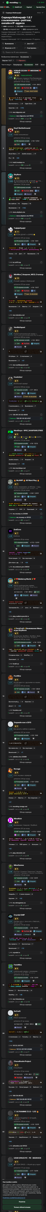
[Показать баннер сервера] (41, 99)
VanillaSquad (19, 327)
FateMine (18, 965)
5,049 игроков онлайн (23, 642)
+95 (22, 659)
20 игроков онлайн (22, 287)
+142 (24, 208)
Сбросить (22, 60)
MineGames (19, 865)
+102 (10, 1041)
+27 (23, 360)
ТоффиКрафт (20, 228)
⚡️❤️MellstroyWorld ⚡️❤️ (25, 579)
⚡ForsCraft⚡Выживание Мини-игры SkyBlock (28, 629)
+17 (10, 802)
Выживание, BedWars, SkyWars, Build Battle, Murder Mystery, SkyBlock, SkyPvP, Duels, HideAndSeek (27, 636)
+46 (10, 258)
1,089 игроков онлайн (23, 187)
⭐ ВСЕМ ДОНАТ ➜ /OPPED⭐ (24, 234)
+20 (26, 562)
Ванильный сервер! (21, 383)
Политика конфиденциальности (14, 1198)
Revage (17, 769)
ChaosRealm (18, 1068)
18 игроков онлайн (22, 782)
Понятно (22, 1202)
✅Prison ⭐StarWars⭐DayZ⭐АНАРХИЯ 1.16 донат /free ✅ (28, 437)
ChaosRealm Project (22, 1061)
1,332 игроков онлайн (23, 84)
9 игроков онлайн (22, 443)
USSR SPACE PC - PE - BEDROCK (27, 1158)
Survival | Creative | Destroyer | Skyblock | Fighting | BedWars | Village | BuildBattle (28, 872)
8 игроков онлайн (22, 928)
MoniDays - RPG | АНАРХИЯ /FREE (28, 431)
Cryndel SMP (19, 915)
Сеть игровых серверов (22, 775)
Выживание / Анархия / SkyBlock (25, 825)
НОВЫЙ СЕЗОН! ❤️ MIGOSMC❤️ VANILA (27, 72)
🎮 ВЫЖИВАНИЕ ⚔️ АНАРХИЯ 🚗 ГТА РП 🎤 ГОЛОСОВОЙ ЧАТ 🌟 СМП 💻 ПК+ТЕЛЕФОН (28, 181)
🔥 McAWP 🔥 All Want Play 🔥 (26, 480)
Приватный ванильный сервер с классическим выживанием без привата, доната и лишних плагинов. (28, 334)
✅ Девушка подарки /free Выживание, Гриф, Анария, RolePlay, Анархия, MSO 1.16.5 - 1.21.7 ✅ (28, 78)
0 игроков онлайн (22, 542)
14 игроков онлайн (22, 735)
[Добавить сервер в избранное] (16, 94)
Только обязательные (22, 1207)
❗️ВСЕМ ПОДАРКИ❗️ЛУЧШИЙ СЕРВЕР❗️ (25, 1118)
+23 (10, 1091)
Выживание (25, 57)
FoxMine (17, 676)
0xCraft (17, 1011)
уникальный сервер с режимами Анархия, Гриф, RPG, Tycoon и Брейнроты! (25, 971)
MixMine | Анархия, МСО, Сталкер (28, 275)
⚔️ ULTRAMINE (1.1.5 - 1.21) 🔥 (26, 1112)
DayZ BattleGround (22, 128)
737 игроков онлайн (23, 689)
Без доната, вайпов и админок (24, 729)
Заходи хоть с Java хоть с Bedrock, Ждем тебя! (27, 922)
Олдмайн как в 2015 (22, 723)
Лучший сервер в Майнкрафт (24, 281)
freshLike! (18, 377)
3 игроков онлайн (22, 1171)
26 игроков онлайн (22, 241)
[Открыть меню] (3, 2)
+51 (10, 612)
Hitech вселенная (20, 1018)
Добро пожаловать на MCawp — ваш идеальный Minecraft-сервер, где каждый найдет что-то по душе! (27, 487)
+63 (10, 1141)
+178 (22, 108)
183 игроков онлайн (22, 141)
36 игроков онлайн (22, 1124)
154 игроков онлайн (22, 340)
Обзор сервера (25, 121)
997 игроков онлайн (23, 831)
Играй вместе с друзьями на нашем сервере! (27, 683)
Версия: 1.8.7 (7, 60)
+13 (22, 948)
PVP (36, 65)
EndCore (17, 530)
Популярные (17, 65)
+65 (17, 158)
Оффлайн (19, 592)
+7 (22, 752)
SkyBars (17, 175)
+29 (23, 464)
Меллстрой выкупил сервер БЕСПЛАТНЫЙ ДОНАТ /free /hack (26, 586)
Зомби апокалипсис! (21, 134)
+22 (10, 849)
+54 (40, 509)
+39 (22, 410)
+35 (21, 995)
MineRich (18, 819)
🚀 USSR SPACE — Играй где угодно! (27, 1164)
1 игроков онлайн (22, 390)
